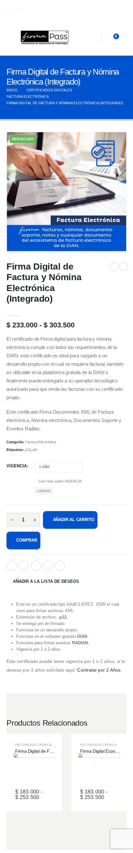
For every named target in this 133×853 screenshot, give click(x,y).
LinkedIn (36, 566)
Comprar (26, 540)
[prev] (113, 266)
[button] (20, 238)
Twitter (23, 566)
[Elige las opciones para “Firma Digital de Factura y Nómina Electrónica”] (40, 772)
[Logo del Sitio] (44, 37)
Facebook (11, 566)
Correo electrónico (60, 566)
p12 (28, 450)
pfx (35, 450)
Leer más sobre (59, 481)
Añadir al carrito (74, 519)
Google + (48, 566)
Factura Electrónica (40, 442)
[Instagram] (20, 9)
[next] (123, 266)
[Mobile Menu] (12, 37)
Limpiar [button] (43, 491)
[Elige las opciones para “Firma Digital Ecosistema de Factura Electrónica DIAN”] (105, 772)
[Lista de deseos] (93, 38)
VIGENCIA (16, 465)
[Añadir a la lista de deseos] (28, 772)
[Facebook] (9, 9)
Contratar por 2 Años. (99, 670)
